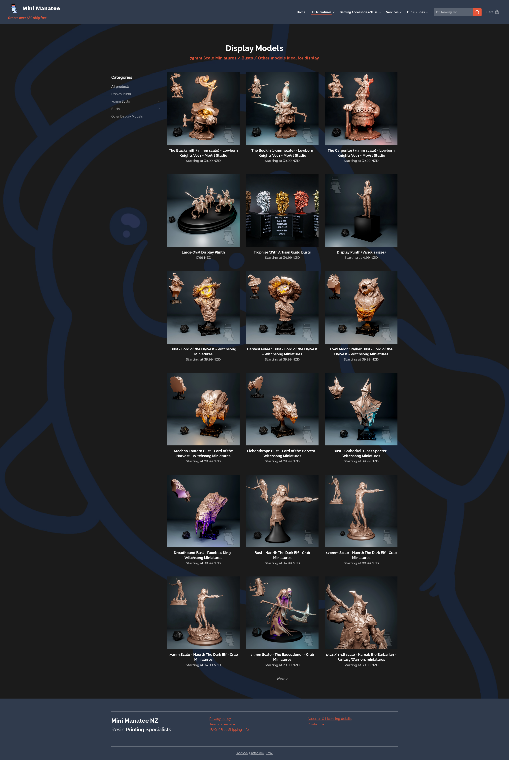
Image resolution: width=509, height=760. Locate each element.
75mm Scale (120, 101)
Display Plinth (121, 94)
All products (120, 86)
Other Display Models (127, 116)
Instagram (257, 753)
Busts (115, 109)
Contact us (316, 724)
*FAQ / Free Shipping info (229, 730)
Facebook (242, 753)
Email (269, 753)
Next (281, 679)
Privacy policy (220, 719)
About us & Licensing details (330, 719)
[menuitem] (302, 12)
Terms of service (222, 724)
